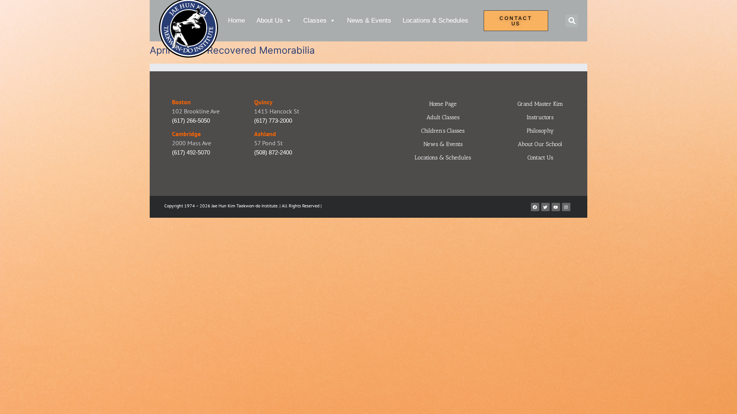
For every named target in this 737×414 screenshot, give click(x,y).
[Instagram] (566, 207)
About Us (269, 20)
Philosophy (540, 130)
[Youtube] (556, 207)
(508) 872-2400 (273, 152)
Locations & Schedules (435, 20)
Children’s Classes (442, 130)
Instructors (540, 117)
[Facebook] (535, 207)
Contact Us (540, 157)
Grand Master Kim (540, 103)
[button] (571, 21)
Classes (315, 20)
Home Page (443, 103)
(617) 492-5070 (191, 152)
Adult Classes (442, 117)
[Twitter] (545, 207)
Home (236, 20)
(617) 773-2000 (273, 120)
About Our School (540, 144)
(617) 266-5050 (191, 120)
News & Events (369, 20)
